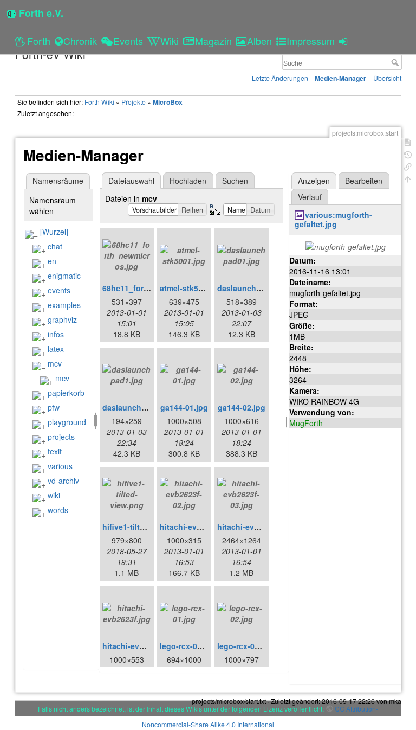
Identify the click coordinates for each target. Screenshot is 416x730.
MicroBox (168, 102)
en (52, 260)
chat (55, 246)
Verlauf (310, 196)
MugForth (306, 423)
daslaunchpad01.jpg (255, 288)
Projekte (133, 101)
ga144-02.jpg (241, 407)
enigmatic (64, 275)
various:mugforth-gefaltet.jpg (334, 219)
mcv (55, 363)
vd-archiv (63, 480)
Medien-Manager (340, 78)
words (58, 509)
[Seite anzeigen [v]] (408, 141)
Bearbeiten (363, 180)
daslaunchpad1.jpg (138, 407)
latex (56, 348)
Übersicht (387, 77)
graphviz (62, 319)
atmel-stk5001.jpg (192, 288)
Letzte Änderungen (280, 77)
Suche (396, 62)
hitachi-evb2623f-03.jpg (260, 526)
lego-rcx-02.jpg (245, 646)
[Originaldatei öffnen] (346, 245)
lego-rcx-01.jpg (188, 646)
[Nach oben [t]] (408, 178)
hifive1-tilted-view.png (143, 526)
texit (55, 451)
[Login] (345, 40)
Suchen (235, 180)
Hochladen (188, 180)
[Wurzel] (54, 231)
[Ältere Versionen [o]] (408, 154)
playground (67, 422)
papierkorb (66, 392)
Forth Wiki (99, 101)
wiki (54, 495)
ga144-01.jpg (184, 407)
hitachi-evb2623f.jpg (140, 646)
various (60, 465)
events (59, 290)
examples (64, 304)
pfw (54, 407)
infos (56, 334)
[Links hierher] (408, 165)
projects (61, 436)
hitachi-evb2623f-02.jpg (203, 526)
